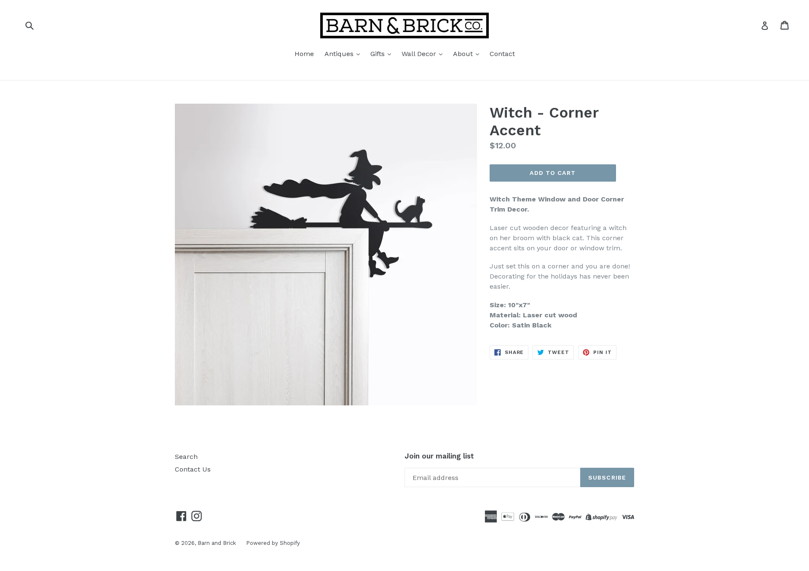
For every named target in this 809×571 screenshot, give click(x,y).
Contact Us (193, 469)
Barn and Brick (218, 543)
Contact (502, 54)
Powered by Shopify (273, 543)
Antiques (340, 54)
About (464, 54)
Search (186, 457)
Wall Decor (420, 54)
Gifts (378, 54)
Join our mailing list (439, 456)
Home (304, 54)
